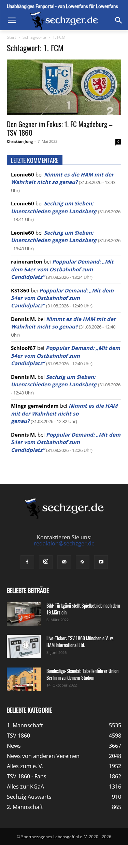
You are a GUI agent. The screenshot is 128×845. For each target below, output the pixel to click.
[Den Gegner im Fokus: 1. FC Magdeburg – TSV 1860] (64, 87)
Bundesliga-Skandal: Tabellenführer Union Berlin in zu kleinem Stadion (82, 674)
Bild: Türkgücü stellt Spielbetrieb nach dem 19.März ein (83, 609)
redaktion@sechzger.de (64, 543)
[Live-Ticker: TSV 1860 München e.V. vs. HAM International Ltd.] (24, 646)
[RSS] (82, 562)
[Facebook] (27, 562)
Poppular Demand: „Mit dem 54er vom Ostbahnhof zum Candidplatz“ (62, 269)
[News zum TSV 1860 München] (64, 21)
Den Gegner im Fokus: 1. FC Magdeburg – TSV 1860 (59, 128)
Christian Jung (20, 141)
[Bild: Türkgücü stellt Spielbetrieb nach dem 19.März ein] (24, 614)
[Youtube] (101, 562)
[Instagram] (46, 562)
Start (11, 37)
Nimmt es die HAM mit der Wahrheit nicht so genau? (64, 413)
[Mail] (64, 562)
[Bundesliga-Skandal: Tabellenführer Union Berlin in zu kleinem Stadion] (24, 679)
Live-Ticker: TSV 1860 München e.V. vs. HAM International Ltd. (80, 641)
